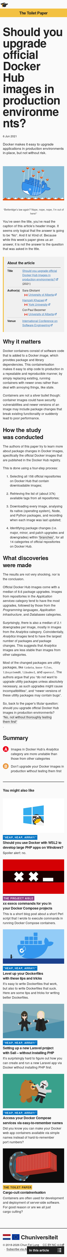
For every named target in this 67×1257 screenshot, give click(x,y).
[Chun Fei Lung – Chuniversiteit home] (4, 4)
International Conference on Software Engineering (40, 323)
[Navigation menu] (62, 4)
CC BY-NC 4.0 (52, 1245)
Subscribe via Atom (18, 1249)
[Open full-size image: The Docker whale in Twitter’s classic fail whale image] (33, 183)
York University (38, 304)
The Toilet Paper (33, 13)
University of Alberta (41, 295)
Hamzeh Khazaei (33, 300)
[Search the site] (54, 4)
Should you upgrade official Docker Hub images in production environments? (39, 275)
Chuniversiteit (39, 1237)
